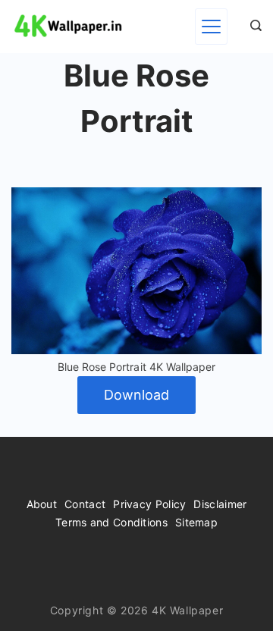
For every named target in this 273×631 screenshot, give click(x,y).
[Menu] (211, 26)
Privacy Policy (149, 504)
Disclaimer (219, 504)
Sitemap (196, 522)
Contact (84, 504)
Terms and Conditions (111, 522)
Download (136, 395)
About (42, 504)
